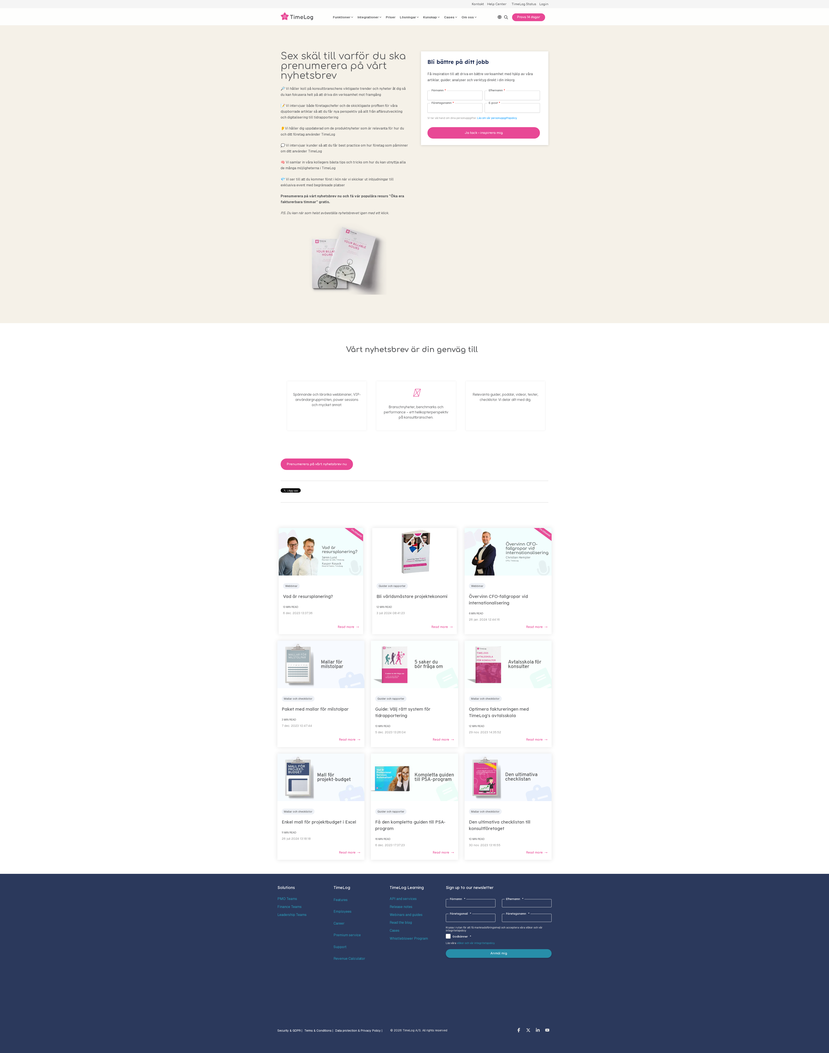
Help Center (496, 4)
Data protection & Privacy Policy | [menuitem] (358, 1030)
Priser (391, 17)
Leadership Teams (292, 914)
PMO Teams (287, 898)
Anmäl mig (498, 953)
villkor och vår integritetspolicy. (476, 943)
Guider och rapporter (392, 586)
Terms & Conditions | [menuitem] (318, 1030)
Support (340, 947)
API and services (403, 898)
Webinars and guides (406, 914)
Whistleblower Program (409, 938)
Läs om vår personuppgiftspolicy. (497, 118)
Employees (342, 911)
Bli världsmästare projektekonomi (412, 596)
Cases (394, 930)
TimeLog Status (524, 4)
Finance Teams (289, 906)
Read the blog (401, 922)
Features (341, 900)
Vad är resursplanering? (308, 596)
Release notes (401, 906)
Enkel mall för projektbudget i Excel (319, 822)
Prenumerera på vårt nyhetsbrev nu (317, 464)
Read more (346, 627)
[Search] (506, 17)
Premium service (347, 935)
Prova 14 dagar (528, 17)
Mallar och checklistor (298, 698)
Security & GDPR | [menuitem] (289, 1030)
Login (543, 4)
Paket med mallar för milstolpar (315, 709)
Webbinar (291, 586)
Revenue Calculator (349, 958)
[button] (519, 1030)
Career (339, 923)
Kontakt (478, 4)
